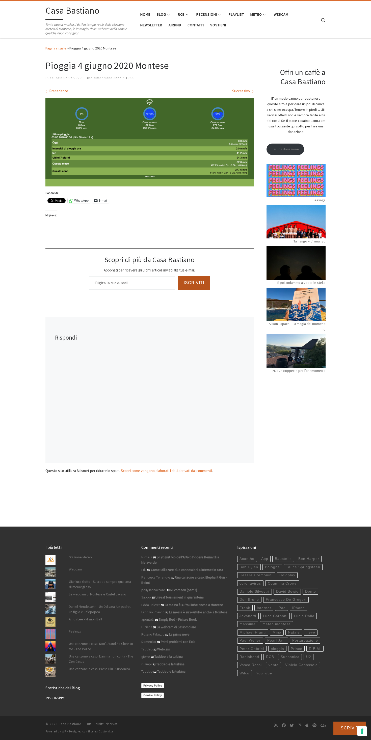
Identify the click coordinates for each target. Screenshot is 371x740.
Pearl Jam (276, 640)
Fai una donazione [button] (285, 149)
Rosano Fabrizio (153, 634)
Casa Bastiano (70, 724)
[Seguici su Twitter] (292, 725)
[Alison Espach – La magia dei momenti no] (296, 304)
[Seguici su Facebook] (284, 725)
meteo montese (276, 624)
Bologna (272, 567)
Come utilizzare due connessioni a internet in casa (187, 570)
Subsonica (290, 657)
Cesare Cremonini (256, 575)
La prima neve (179, 634)
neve (310, 632)
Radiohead (249, 657)
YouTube (264, 673)
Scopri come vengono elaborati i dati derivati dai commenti (166, 470)
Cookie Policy (152, 695)
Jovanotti (248, 616)
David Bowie (287, 591)
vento (274, 665)
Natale (294, 632)
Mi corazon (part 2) (183, 590)
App (264, 559)
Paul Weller (250, 640)
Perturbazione (305, 640)
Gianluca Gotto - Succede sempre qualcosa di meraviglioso (100, 584)
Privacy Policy (152, 685)
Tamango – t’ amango (310, 241)
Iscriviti (194, 283)
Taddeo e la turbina (168, 656)
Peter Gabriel (252, 649)
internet (264, 608)
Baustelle (283, 559)
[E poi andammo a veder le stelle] (296, 263)
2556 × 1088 (123, 78)
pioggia (277, 649)
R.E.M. (315, 649)
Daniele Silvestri (254, 591)
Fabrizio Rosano (153, 612)
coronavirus (250, 583)
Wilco (244, 673)
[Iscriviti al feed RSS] (276, 725)
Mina (277, 632)
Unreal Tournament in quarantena (179, 597)
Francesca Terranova (156, 577)
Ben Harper (308, 559)
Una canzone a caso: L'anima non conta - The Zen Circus (101, 659)
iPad (282, 608)
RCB (270, 657)
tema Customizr (102, 731)
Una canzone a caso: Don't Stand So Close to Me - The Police (101, 646)
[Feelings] (296, 180)
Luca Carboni (275, 616)
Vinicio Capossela (301, 665)
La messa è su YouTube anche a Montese (194, 605)
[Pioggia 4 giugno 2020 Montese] (149, 142)
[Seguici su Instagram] (299, 725)
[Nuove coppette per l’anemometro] (296, 351)
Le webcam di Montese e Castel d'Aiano (97, 594)
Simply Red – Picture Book (178, 619)
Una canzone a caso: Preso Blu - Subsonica (99, 669)
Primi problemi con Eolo (178, 642)
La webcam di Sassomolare (176, 627)
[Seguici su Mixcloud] (323, 725)
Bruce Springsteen (303, 567)
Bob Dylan (249, 567)
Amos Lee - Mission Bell (85, 619)
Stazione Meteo (80, 557)
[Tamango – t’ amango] (296, 221)
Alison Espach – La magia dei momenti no (297, 326)
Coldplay (287, 575)
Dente (310, 591)
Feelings (319, 200)
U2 (308, 657)
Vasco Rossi (251, 665)
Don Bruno (249, 599)
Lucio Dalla (304, 616)
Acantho (247, 559)
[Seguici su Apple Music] (306, 725)
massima (248, 624)
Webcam (75, 569)
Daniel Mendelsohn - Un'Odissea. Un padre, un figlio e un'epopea (100, 609)
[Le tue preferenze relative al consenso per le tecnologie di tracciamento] (362, 731)
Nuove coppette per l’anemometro (299, 370)
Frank (245, 608)
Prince (296, 649)
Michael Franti (253, 632)
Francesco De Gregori (286, 599)
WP (64, 731)
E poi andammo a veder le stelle (301, 282)
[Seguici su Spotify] (314, 725)
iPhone (298, 608)
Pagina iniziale (55, 48)
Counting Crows (282, 583)
